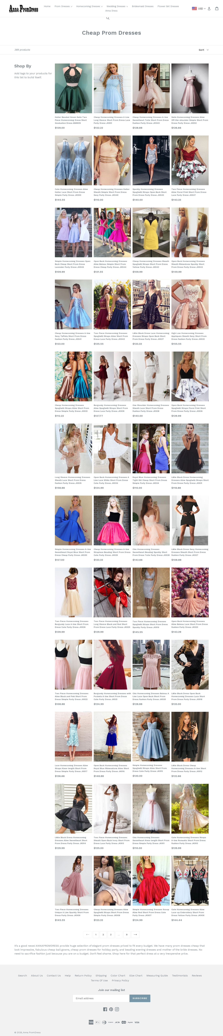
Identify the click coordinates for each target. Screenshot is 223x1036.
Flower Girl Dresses (168, 6)
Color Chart (118, 975)
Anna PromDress (32, 1032)
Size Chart (135, 975)
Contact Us (54, 975)
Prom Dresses (64, 6)
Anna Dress (111, 10)
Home (47, 6)
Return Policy (83, 975)
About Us (37, 975)
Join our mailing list (111, 990)
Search (22, 975)
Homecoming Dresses (90, 6)
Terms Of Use (99, 980)
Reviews (197, 975)
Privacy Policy (120, 980)
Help (68, 975)
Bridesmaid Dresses (142, 6)
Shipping (101, 975)
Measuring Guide (157, 975)
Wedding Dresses (118, 6)
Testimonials (180, 975)
